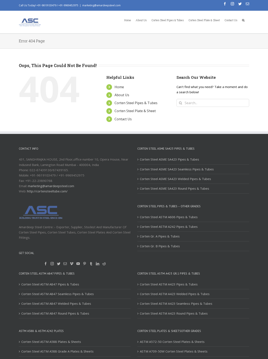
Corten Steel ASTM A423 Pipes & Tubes (169, 284)
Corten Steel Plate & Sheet (135, 111)
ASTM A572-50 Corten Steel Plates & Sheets (172, 342)
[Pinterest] (84, 263)
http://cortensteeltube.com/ (47, 191)
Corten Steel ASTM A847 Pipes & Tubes (50, 284)
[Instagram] (52, 263)
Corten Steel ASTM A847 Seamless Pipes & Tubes (57, 294)
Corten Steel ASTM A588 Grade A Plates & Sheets (57, 351)
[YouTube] (78, 263)
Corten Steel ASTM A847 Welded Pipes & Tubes (56, 303)
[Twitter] (58, 263)
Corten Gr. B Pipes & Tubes (160, 246)
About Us (122, 95)
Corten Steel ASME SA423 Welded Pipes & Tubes (175, 179)
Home (119, 87)
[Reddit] (104, 263)
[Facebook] (45, 263)
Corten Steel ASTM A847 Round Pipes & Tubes (55, 313)
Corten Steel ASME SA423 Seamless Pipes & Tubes (177, 169)
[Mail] (65, 263)
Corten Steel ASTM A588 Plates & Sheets (51, 342)
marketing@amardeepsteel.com (101, 5)
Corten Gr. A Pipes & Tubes (160, 236)
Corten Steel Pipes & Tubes (136, 103)
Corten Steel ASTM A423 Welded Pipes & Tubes (175, 294)
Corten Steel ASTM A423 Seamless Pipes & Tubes (176, 303)
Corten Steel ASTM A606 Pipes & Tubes (169, 217)
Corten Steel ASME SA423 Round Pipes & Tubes (174, 188)
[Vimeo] (71, 263)
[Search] (243, 20)
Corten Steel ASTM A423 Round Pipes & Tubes (174, 313)
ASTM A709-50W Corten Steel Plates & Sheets (173, 351)
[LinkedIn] (97, 263)
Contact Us (123, 119)
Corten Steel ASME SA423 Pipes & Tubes (169, 159)
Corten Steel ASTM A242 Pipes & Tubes (169, 226)
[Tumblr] (91, 263)
